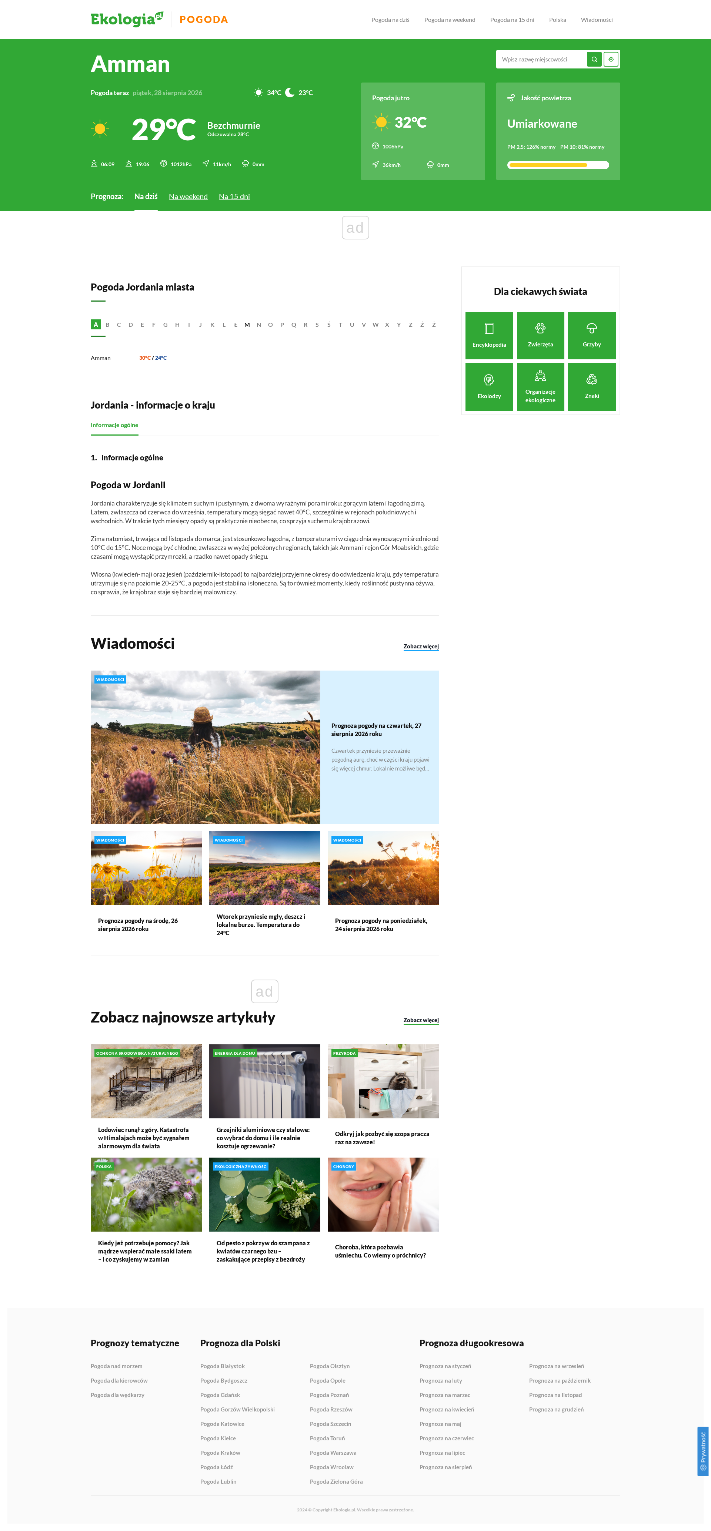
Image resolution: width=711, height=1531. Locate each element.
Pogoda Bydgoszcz (223, 1381)
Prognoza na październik (560, 1381)
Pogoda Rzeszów (331, 1410)
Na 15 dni (234, 196)
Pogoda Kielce (218, 1438)
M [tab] (247, 324)
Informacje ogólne (114, 424)
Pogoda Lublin (218, 1481)
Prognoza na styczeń (445, 1366)
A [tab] (96, 324)
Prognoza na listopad (555, 1395)
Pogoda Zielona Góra (336, 1481)
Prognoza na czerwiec (447, 1438)
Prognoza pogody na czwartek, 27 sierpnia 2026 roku (376, 729)
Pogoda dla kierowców (119, 1381)
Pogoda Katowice (222, 1424)
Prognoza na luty (441, 1381)
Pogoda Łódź (216, 1467)
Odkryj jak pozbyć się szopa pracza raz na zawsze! (382, 1137)
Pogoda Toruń (327, 1438)
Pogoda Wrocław (332, 1467)
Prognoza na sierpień (446, 1467)
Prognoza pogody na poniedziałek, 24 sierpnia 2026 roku (381, 924)
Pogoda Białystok (222, 1366)
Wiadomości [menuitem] (597, 19)
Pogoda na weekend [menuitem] (449, 19)
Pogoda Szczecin (330, 1424)
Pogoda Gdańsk (220, 1395)
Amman (101, 357)
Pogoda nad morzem (117, 1366)
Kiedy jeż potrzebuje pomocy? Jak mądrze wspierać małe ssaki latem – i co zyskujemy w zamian (145, 1251)
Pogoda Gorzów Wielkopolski (237, 1410)
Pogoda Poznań (329, 1395)
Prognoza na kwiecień (447, 1410)
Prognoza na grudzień (556, 1409)
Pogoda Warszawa (333, 1453)
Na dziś (146, 196)
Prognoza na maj (440, 1424)
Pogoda (204, 19)
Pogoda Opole (328, 1381)
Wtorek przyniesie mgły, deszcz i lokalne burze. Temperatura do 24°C (261, 924)
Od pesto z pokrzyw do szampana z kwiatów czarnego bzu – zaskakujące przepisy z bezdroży (263, 1251)
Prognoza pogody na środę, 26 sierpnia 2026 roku (138, 924)
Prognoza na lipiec (442, 1453)
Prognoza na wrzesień (556, 1366)
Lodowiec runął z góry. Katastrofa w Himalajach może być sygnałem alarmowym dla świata (144, 1137)
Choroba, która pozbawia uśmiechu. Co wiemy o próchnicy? (380, 1251)
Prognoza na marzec (445, 1395)
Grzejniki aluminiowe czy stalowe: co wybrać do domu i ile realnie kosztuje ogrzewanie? (263, 1137)
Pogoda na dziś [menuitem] (390, 19)
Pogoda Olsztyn (330, 1366)
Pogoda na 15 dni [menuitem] (512, 19)
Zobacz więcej (421, 646)
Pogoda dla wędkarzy (117, 1395)
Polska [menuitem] (557, 19)
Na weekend (188, 196)
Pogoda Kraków (220, 1453)
